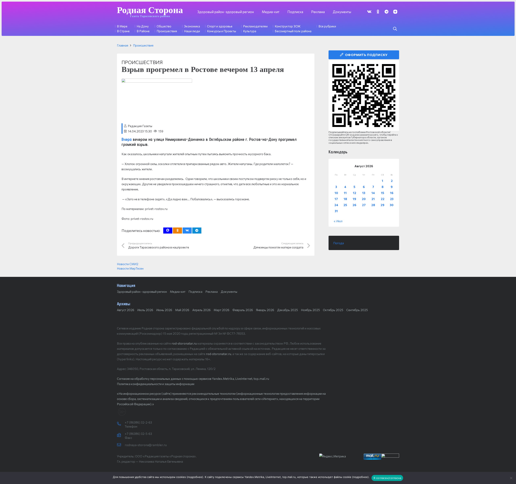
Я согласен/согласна (387, 478)
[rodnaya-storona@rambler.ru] (121, 445)
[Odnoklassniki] (378, 12)
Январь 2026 (265, 310)
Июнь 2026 (164, 310)
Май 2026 (182, 310)
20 (364, 199)
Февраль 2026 (242, 310)
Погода (338, 243)
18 (345, 199)
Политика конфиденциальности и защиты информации (155, 384)
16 (391, 193)
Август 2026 (125, 310)
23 (391, 199)
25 (345, 205)
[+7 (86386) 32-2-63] (121, 424)
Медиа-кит (177, 291)
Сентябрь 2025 (357, 310)
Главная (122, 45)
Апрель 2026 (201, 310)
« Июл (338, 221)
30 (391, 205)
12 (354, 193)
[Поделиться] (187, 230)
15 (382, 193)
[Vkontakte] (369, 12)
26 (354, 205)
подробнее (195, 477)
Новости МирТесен (130, 268)
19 (354, 199)
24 (336, 205)
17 (336, 199)
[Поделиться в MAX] (167, 230)
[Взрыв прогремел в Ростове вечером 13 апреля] (157, 81)
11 (345, 193)
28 (373, 205)
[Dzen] (395, 12)
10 (336, 193)
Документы (229, 291)
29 (382, 205)
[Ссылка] (364, 95)
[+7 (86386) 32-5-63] (121, 435)
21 (373, 199)
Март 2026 (221, 310)
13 (363, 193)
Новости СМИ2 (127, 264)
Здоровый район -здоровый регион (142, 291)
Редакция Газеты (140, 126)
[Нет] (511, 478)
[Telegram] (386, 12)
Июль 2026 (145, 310)
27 (364, 205)
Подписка (195, 291)
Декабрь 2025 (287, 310)
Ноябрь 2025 (310, 310)
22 (382, 199)
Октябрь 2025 (333, 310)
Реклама (211, 291)
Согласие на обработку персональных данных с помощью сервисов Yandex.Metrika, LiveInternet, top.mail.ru (193, 378)
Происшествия (143, 45)
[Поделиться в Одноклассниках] (177, 230)
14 (373, 193)
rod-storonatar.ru (184, 343)
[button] (395, 29)
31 (336, 211)
